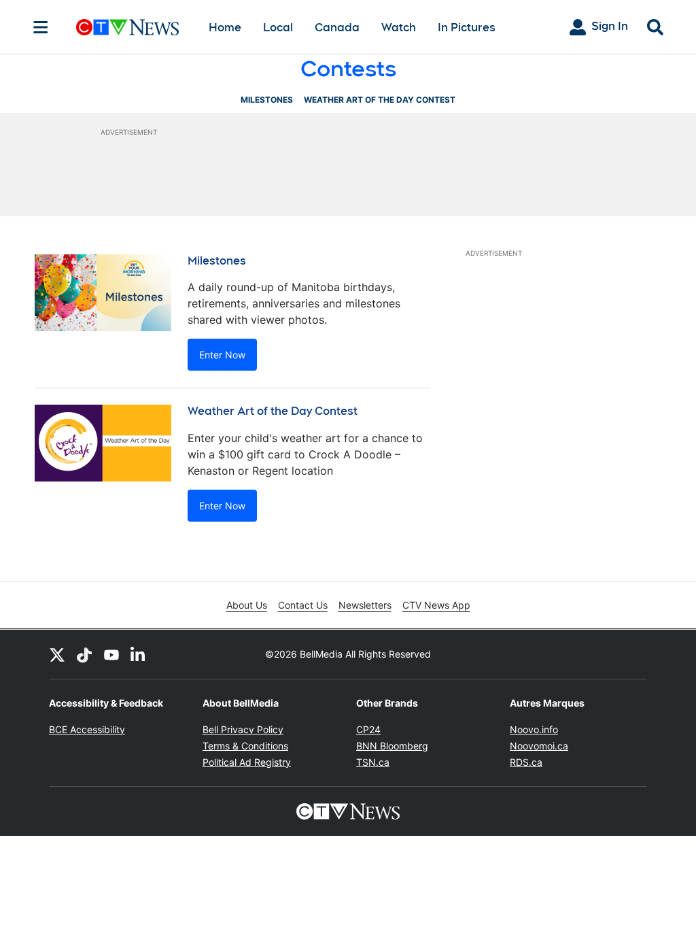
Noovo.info (534, 729)
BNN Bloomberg (392, 745)
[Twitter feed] (57, 654)
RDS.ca (526, 762)
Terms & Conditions (245, 745)
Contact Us (303, 605)
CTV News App (436, 605)
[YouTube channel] (111, 654)
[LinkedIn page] (138, 654)
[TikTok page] (84, 654)
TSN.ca (372, 762)
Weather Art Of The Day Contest (379, 100)
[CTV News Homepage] (127, 27)
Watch (398, 27)
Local (278, 27)
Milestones (267, 100)
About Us (246, 605)
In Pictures (466, 27)
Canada (337, 27)
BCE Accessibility (87, 729)
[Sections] (40, 27)
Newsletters (365, 605)
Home (225, 27)
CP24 (368, 729)
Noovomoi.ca (539, 745)
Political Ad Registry (247, 762)
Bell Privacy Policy (243, 729)
